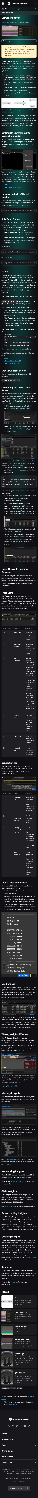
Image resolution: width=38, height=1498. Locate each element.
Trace (6, 184)
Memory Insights (13, 1159)
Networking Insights (17, 1181)
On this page (7, 41)
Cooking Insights (30, 1257)
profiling (19, 1388)
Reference (14, 1282)
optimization (5, 1388)
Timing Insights (12, 1086)
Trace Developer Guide (12, 363)
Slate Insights (9, 1206)
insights (13, 1388)
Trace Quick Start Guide (12, 187)
